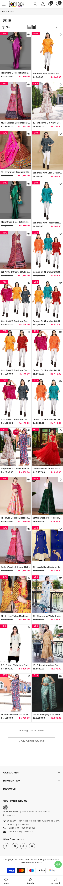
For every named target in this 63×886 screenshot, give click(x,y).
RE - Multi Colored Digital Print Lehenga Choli (15, 517)
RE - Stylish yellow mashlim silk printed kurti (15, 616)
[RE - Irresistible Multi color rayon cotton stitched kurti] (15, 693)
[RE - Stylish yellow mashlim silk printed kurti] (15, 594)
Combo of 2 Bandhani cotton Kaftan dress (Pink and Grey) (15, 419)
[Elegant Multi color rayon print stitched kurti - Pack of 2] (15, 447)
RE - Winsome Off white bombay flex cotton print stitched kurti (47, 122)
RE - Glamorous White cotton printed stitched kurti (47, 616)
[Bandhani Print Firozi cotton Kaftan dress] (47, 200)
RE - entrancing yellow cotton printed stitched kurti (47, 665)
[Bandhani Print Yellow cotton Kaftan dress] (47, 51)
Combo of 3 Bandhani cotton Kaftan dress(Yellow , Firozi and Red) (47, 321)
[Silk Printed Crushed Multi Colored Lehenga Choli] (15, 250)
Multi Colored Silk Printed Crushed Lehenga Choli (15, 122)
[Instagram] (15, 846)
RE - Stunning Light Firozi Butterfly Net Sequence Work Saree (47, 714)
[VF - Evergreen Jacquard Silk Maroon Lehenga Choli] (15, 150)
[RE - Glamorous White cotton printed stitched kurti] (47, 594)
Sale (12, 11)
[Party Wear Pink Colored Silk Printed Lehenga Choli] (15, 545)
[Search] (35, 4)
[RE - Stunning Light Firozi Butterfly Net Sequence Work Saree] (47, 693)
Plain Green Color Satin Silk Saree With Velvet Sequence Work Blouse (15, 222)
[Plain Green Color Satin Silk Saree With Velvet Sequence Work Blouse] (15, 200)
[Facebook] (6, 846)
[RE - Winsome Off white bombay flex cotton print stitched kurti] (47, 101)
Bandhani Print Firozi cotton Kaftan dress (47, 222)
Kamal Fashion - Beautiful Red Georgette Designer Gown (47, 468)
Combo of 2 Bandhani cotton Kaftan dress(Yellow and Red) (15, 370)
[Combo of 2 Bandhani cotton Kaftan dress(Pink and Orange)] (47, 349)
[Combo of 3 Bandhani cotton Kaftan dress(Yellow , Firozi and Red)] (47, 299)
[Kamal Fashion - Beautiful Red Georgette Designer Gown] (47, 447)
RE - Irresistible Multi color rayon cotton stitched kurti (15, 714)
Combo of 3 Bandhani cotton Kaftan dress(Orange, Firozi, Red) (47, 272)
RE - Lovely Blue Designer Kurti (47, 567)
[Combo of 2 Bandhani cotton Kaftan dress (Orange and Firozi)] (47, 398)
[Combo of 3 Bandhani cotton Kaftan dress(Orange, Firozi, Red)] (47, 250)
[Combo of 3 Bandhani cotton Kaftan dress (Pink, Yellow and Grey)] (15, 299)
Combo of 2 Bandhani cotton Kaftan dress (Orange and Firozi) (47, 419)
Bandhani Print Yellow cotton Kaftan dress (47, 73)
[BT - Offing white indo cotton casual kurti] (15, 643)
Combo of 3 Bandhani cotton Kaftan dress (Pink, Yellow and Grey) (15, 321)
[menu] (3, 4)
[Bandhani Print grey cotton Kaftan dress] (47, 150)
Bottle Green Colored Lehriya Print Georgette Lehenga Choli (47, 517)
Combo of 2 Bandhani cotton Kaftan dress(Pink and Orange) (47, 370)
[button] (29, 27)
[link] (30, 881)
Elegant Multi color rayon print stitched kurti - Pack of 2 (15, 468)
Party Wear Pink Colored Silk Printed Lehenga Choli (15, 567)
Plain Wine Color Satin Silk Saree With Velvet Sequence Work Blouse (15, 72)
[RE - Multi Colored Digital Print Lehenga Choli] (15, 496)
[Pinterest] (23, 846)
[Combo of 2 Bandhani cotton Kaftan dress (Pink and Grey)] (15, 398)
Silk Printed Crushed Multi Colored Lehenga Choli (15, 272)
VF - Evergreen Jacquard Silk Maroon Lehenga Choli (15, 172)
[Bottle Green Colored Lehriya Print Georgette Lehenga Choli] (47, 496)
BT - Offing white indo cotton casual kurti (15, 665)
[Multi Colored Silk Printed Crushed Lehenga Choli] (15, 101)
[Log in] (43, 4)
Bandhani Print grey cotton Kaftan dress (47, 172)
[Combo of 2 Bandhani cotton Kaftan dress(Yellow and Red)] (15, 349)
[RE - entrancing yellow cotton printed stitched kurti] (47, 643)
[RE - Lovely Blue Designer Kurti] (47, 545)
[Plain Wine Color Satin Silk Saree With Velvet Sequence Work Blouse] (15, 51)
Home (4, 11)
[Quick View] (28, 34)
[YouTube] (32, 846)
